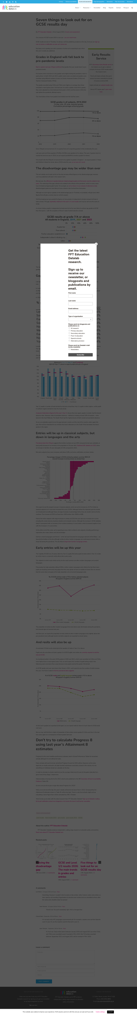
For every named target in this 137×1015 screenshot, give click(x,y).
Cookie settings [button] (100, 1012)
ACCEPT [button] (110, 1012)
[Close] (96, 244)
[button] (132, 8)
